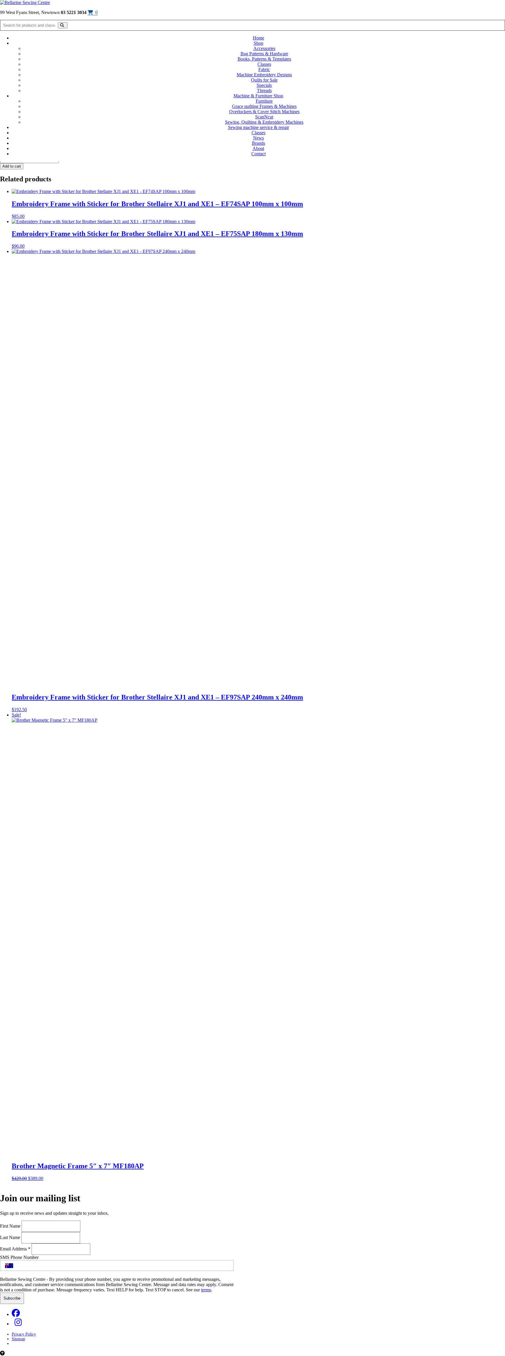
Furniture (264, 101)
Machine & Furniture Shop (258, 95)
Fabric (264, 69)
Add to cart (11, 166)
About (258, 148)
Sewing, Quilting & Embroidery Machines (264, 122)
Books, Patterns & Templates (264, 58)
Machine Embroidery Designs (264, 74)
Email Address (15, 1248)
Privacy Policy (24, 1334)
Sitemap (18, 1339)
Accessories (264, 48)
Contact (258, 153)
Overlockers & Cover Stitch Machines (264, 111)
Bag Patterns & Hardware (264, 53)
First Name (11, 1226)
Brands (258, 143)
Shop (258, 43)
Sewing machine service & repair (258, 127)
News (258, 137)
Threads (264, 90)
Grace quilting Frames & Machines (264, 106)
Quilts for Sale (264, 79)
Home (258, 37)
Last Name (10, 1237)
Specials (264, 85)
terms (206, 1289)
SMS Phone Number (19, 1257)
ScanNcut (264, 116)
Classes (264, 64)
